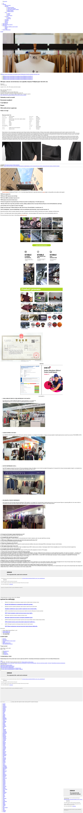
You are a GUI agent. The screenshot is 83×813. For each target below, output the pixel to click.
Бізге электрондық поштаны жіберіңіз (7, 94)
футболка (7, 20)
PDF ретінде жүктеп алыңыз (20, 94)
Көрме (6, 27)
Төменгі (8, 13)
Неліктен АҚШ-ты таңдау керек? (11, 26)
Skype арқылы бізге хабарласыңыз (7, 667)
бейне (6, 28)
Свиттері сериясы (10, 7)
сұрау (1, 660)
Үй (3, 3)
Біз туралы (5, 25)
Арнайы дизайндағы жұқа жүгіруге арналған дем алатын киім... (21, 608)
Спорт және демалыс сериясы (13, 9)
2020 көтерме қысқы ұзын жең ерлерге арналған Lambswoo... (20, 621)
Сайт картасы (30, 661)
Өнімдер (4, 4)
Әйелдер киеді (8, 5)
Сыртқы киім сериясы (11, 8)
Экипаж (8, 17)
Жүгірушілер (9, 15)
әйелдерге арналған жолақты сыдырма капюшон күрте (18, 617)
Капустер (9, 18)
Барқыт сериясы (10, 10)
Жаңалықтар (5, 23)
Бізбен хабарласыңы (7, 29)
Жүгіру (6, 21)
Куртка (8, 14)
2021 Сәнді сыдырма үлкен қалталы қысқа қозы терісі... (19, 613)
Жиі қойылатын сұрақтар (7, 24)
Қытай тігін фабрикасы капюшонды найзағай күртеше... (19, 604)
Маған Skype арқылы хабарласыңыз (7, 666)
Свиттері (6, 16)
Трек (6, 12)
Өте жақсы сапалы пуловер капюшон (12, 164)
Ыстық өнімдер (25, 661)
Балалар (6, 22)
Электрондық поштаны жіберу (6, 665)
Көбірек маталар (10, 11)
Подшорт (7, 19)
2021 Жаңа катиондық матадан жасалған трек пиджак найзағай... (21, 626)
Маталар (6, 6)
